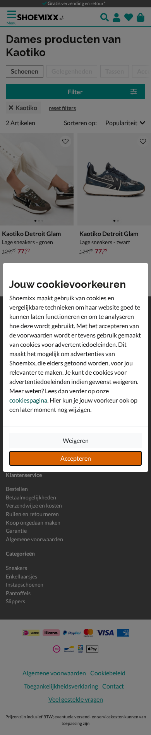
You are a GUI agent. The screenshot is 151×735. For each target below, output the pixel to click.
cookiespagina (28, 400)
